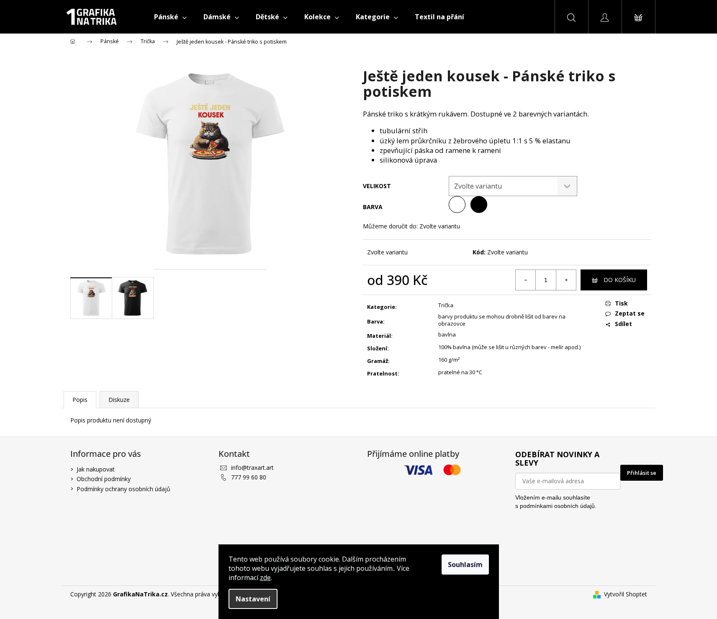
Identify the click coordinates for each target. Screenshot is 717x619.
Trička (445, 305)
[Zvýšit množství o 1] (566, 280)
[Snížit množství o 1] (526, 280)
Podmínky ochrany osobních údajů (123, 489)
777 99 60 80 (248, 477)
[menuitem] (170, 17)
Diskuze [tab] (119, 400)
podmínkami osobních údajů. (558, 505)
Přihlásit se (641, 473)
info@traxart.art (252, 467)
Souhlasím (465, 564)
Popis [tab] (79, 400)
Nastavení (253, 598)
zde (265, 577)
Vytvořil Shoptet (625, 594)
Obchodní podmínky (104, 479)
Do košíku (620, 280)
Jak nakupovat (96, 469)
